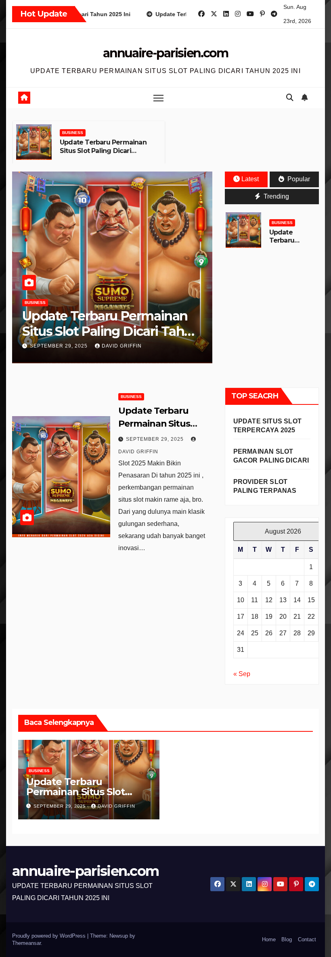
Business (72, 132)
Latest (250, 179)
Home (269, 939)
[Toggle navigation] (158, 98)
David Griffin (122, 346)
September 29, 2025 (59, 346)
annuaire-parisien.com (165, 53)
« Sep (241, 673)
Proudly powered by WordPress (49, 936)
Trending (275, 196)
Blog (286, 939)
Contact (307, 939)
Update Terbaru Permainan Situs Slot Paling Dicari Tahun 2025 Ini (103, 150)
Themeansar (26, 943)
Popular (298, 179)
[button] (289, 98)
